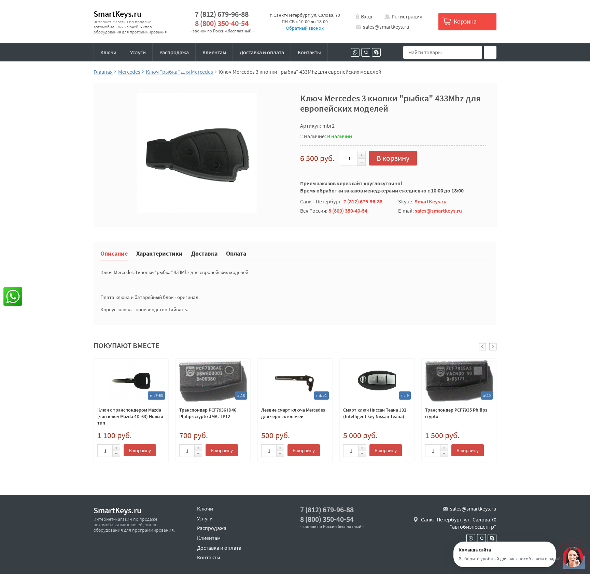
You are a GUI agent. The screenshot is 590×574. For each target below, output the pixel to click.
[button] (492, 346)
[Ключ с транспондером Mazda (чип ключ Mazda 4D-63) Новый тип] (131, 381)
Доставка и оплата (262, 52)
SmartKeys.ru (117, 14)
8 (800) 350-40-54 (222, 23)
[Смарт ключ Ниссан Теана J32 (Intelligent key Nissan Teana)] (377, 381)
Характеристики (159, 253)
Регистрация (407, 16)
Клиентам (214, 52)
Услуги (138, 52)
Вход (367, 16)
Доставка (204, 253)
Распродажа (174, 52)
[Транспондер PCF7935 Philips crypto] (459, 381)
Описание (114, 253)
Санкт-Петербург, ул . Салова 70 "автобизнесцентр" (458, 523)
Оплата (236, 253)
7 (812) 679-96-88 (222, 14)
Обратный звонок (305, 28)
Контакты (309, 52)
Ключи (108, 52)
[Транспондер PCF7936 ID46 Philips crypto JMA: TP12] (213, 381)
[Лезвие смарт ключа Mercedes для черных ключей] (295, 381)
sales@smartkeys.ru (386, 26)
